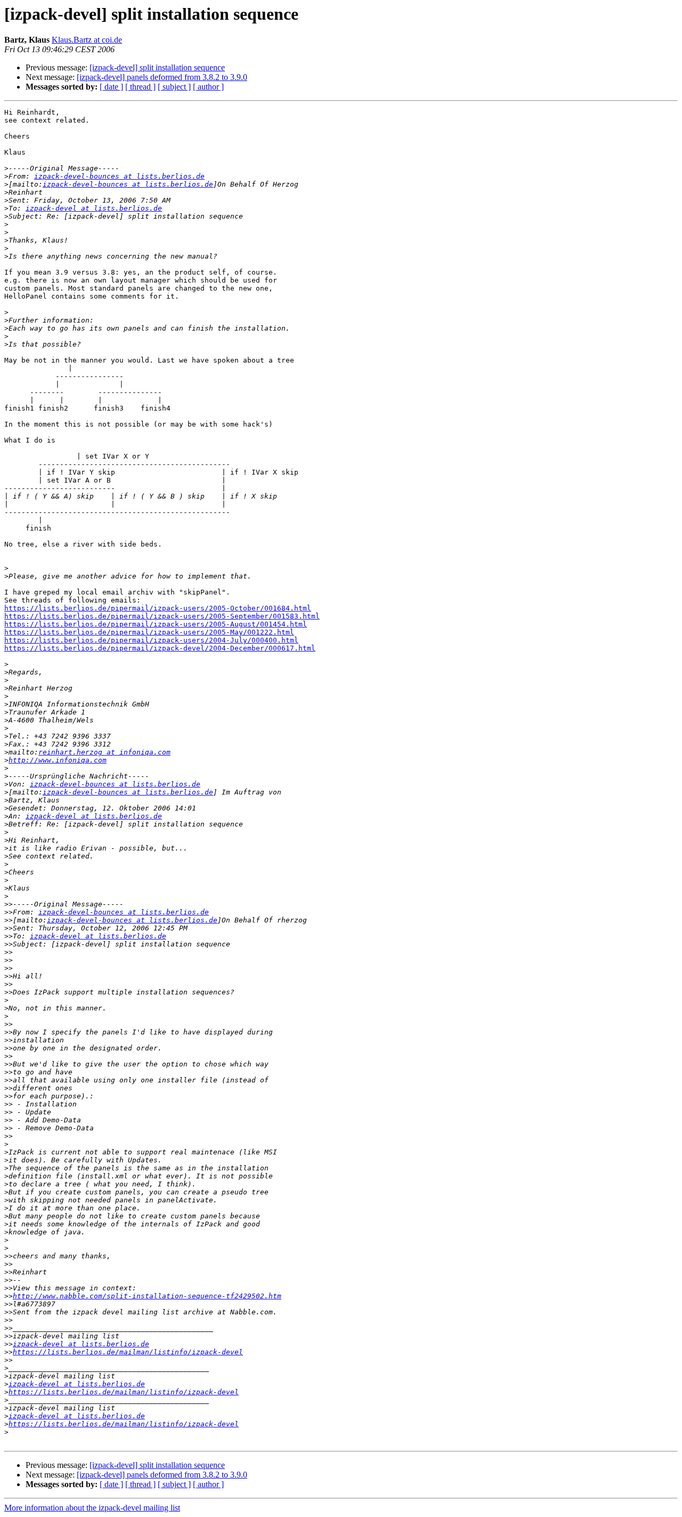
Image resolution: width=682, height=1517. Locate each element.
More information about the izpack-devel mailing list (92, 1507)
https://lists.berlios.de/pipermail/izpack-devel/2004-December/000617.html (159, 648)
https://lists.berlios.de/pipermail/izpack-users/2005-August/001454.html (155, 624)
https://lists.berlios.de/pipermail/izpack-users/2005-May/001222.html (149, 632)
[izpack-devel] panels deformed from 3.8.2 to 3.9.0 (162, 77)
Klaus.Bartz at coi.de (87, 39)
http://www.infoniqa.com (58, 760)
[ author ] (208, 86)
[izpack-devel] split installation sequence (157, 67)
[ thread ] (140, 86)
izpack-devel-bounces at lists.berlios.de (119, 176)
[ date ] (111, 86)
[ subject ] (174, 86)
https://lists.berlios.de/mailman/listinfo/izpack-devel (128, 1352)
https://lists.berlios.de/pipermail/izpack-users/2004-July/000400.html (151, 640)
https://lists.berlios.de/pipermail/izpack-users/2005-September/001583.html (162, 616)
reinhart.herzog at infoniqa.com (104, 752)
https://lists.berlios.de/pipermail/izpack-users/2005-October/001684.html (157, 608)
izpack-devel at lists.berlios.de (94, 208)
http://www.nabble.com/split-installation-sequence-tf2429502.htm (147, 1296)
